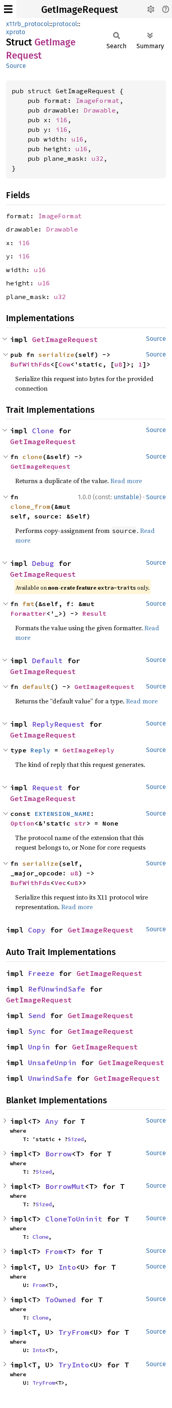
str (80, 823)
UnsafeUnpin (52, 1062)
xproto (15, 32)
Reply (40, 750)
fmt (28, 604)
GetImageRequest (79, 9)
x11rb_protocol (27, 24)
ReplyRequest (58, 724)
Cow (64, 364)
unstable (126, 497)
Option (22, 823)
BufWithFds (30, 364)
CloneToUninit (73, 1219)
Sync (37, 1031)
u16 (78, 139)
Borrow (58, 1153)
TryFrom (73, 1332)
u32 (98, 158)
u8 (118, 364)
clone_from (30, 506)
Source (16, 66)
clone (32, 457)
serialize (56, 354)
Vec (60, 883)
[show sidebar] (8, 9)
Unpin (39, 1046)
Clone (43, 430)
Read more (126, 480)
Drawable (100, 110)
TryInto (73, 1364)
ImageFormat (98, 100)
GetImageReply (88, 750)
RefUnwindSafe (56, 989)
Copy (37, 930)
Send (37, 1015)
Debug (43, 563)
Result (94, 613)
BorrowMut (65, 1186)
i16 (62, 120)
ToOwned (60, 1299)
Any (51, 1121)
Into (67, 1267)
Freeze (41, 973)
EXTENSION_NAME (62, 814)
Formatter (28, 613)
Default (47, 660)
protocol (64, 24)
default (36, 686)
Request (47, 787)
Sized (76, 1139)
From (54, 1251)
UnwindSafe (50, 1078)
